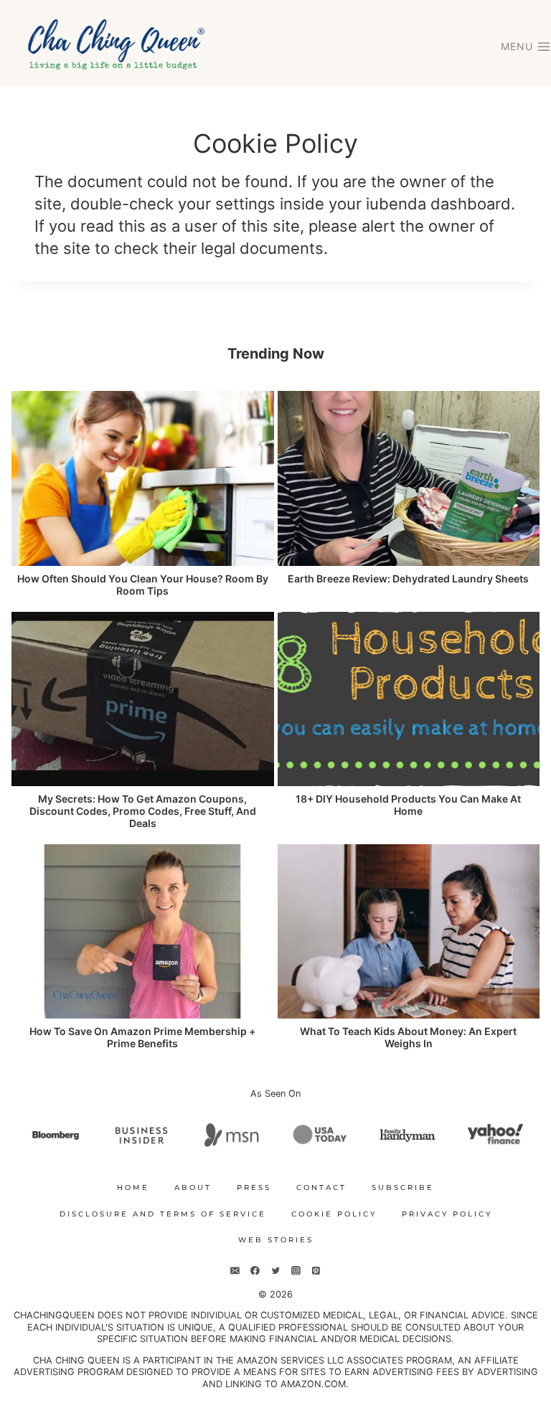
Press (254, 1187)
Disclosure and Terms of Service (163, 1214)
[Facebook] (255, 1270)
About (193, 1187)
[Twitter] (275, 1270)
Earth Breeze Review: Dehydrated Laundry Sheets (408, 579)
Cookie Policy (334, 1214)
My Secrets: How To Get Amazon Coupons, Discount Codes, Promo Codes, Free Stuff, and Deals (142, 811)
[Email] (235, 1270)
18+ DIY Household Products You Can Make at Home (408, 805)
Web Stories (276, 1239)
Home (133, 1187)
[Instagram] (295, 1270)
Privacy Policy (447, 1214)
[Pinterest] (315, 1270)
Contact (321, 1187)
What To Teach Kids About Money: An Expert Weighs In (408, 1037)
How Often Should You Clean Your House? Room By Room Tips (142, 585)
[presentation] (142, 478)
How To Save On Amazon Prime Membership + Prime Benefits (142, 1037)
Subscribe (403, 1187)
